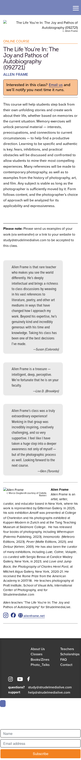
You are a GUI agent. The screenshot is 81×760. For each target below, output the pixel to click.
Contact (66, 664)
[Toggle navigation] (76, 8)
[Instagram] (10, 679)
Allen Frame (15, 74)
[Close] (3, 703)
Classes (36, 654)
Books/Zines (40, 659)
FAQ (63, 659)
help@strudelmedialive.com (49, 692)
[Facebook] (28, 679)
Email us (56, 84)
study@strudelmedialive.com (50, 687)
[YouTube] (20, 679)
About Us (38, 648)
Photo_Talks (40, 664)
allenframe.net (34, 616)
